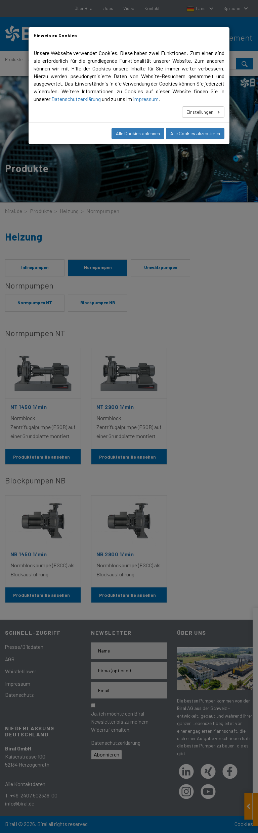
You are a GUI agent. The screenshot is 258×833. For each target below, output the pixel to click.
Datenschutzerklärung (76, 99)
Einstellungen (200, 112)
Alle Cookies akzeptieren (195, 133)
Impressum (146, 99)
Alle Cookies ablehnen (138, 133)
